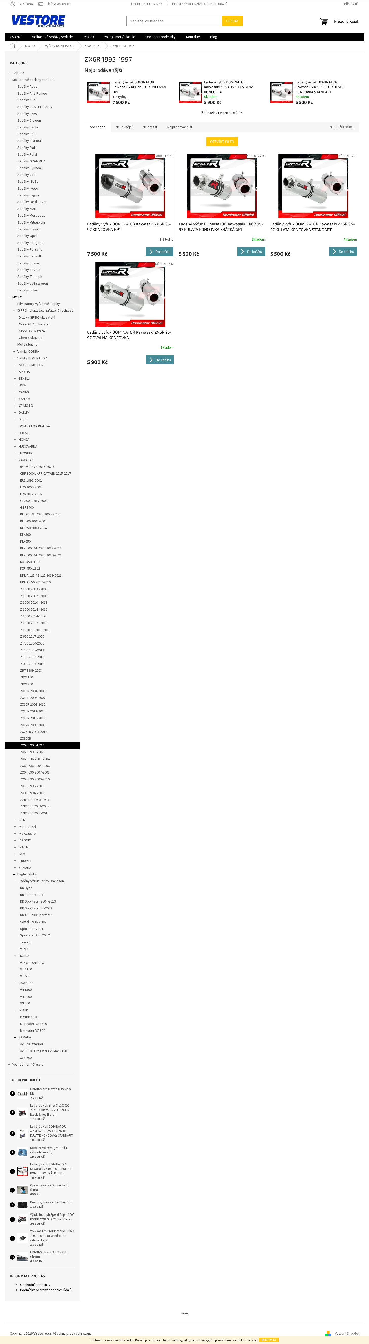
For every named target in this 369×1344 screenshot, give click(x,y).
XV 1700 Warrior (31, 1044)
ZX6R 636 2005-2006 (35, 765)
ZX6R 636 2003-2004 (35, 759)
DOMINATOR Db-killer (34, 426)
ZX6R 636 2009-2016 (35, 779)
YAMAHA (25, 867)
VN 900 (25, 1003)
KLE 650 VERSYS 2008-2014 (40, 514)
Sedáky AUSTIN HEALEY (34, 106)
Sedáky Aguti (27, 86)
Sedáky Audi (26, 100)
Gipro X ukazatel (31, 337)
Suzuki (24, 1010)
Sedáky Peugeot (30, 242)
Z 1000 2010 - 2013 (33, 602)
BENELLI (24, 378)
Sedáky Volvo (27, 290)
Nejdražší (150, 127)
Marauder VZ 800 (32, 1030)
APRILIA (24, 371)
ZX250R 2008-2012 (33, 731)
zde (254, 1340)
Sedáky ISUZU (28, 181)
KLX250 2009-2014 (33, 528)
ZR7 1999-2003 (31, 670)
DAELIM (24, 412)
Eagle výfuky (27, 874)
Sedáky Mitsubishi (31, 222)
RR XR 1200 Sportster (36, 915)
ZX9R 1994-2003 (32, 793)
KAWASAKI (26, 460)
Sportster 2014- (32, 928)
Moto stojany (27, 344)
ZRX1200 (26, 684)
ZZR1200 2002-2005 (34, 806)
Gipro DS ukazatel (32, 331)
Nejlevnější (124, 127)
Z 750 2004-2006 (32, 643)
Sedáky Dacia (27, 127)
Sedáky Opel (27, 235)
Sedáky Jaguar (28, 195)
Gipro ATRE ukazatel (34, 324)
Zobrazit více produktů (219, 112)
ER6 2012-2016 (31, 494)
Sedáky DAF (26, 134)
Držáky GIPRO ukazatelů (37, 317)
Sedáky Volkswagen (32, 283)
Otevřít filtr (222, 141)
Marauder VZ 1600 (33, 1023)
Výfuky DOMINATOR (32, 358)
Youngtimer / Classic (27, 1064)
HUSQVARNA (28, 446)
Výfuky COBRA (28, 351)
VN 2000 (26, 996)
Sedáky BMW (27, 113)
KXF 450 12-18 (30, 568)
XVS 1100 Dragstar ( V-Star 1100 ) (44, 1051)
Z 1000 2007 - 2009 (33, 596)
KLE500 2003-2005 (33, 521)
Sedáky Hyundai (29, 168)
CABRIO (18, 73)
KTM (22, 820)
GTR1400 (27, 507)
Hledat (232, 21)
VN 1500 (26, 989)
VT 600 (25, 976)
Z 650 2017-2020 (32, 636)
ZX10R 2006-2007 (32, 698)
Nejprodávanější (179, 127)
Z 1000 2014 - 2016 (33, 609)
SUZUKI (24, 847)
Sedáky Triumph (29, 276)
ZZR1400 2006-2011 (34, 813)
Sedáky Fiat (26, 147)
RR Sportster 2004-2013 (38, 901)
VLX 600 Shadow (32, 962)
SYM (22, 854)
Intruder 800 (29, 1017)
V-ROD (24, 949)
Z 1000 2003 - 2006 (33, 589)
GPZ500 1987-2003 (33, 500)
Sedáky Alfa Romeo (32, 93)
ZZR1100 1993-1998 (34, 799)
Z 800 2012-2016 (32, 657)
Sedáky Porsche (29, 249)
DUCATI (24, 433)
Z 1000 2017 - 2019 (33, 623)
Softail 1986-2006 (33, 922)
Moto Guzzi (27, 827)
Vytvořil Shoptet (347, 1333)
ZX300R (25, 738)
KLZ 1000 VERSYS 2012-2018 (41, 548)
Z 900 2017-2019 (32, 664)
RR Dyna (26, 888)
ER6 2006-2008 (31, 487)
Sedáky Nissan (28, 229)
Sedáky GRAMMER (31, 161)
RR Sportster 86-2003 (36, 908)
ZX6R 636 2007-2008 (35, 772)
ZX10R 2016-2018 (32, 718)
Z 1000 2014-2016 (33, 616)
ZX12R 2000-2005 (32, 725)
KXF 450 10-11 (30, 562)
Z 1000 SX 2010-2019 (35, 630)
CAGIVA (24, 392)
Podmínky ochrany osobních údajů (199, 4)
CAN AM (24, 399)
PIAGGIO (25, 840)
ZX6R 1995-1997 (32, 745)
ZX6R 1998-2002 (32, 752)
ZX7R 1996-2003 (32, 786)
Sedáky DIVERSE (29, 140)
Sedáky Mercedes (31, 215)
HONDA (24, 439)
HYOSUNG (26, 453)
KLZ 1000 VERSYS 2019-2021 (41, 555)
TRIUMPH (25, 860)
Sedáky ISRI (26, 174)
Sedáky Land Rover (32, 202)
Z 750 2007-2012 (32, 650)
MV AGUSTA (27, 833)
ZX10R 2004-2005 (32, 691)
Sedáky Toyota (29, 269)
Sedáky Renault (29, 256)
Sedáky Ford (27, 154)
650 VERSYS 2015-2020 (37, 466)
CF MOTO (26, 405)
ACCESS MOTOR (31, 365)
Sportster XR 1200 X (35, 935)
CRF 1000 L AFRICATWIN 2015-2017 (45, 473)
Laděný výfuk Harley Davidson (41, 881)
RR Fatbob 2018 (32, 894)
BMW (22, 385)
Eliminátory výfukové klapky (38, 303)
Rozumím (269, 1340)
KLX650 (25, 541)
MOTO (17, 297)
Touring (26, 942)
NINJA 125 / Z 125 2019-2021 (41, 575)
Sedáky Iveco (27, 188)
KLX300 (25, 534)
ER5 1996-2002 (31, 480)
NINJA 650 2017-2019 (35, 582)
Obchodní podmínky (146, 4)
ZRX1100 (26, 677)
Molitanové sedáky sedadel (33, 79)
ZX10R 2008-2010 (32, 704)
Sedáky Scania (28, 263)
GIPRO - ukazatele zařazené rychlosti (45, 310)
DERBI (23, 419)
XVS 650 (26, 1057)
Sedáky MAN (26, 208)
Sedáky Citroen (29, 120)
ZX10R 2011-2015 (32, 711)
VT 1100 (26, 969)
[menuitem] (15, 37)
